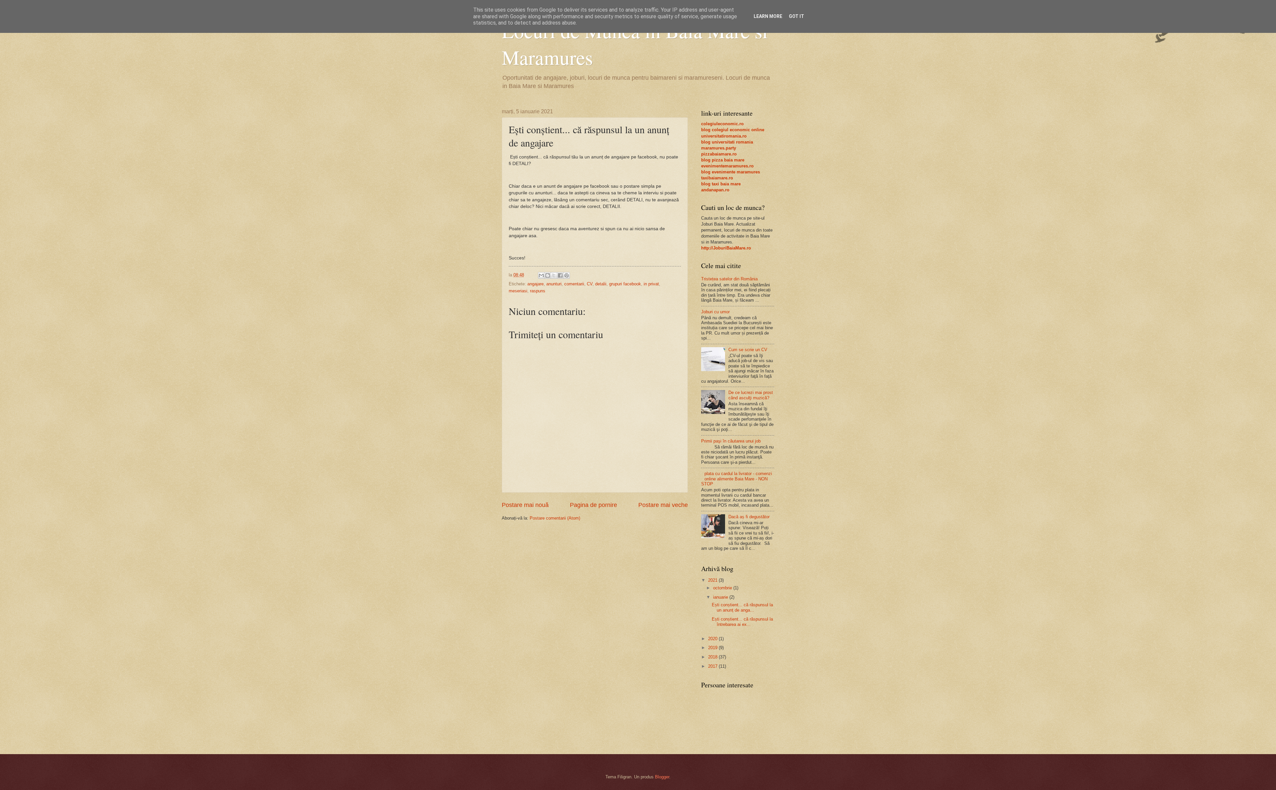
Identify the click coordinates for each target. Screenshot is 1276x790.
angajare (535, 283)
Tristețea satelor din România (729, 278)
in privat (651, 283)
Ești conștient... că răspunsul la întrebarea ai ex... (742, 622)
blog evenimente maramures (730, 171)
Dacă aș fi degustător (749, 516)
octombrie (723, 587)
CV (589, 283)
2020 (713, 638)
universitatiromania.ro (724, 136)
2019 (713, 647)
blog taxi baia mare (721, 183)
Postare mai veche (663, 505)
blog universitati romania (727, 142)
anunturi (554, 283)
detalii (600, 283)
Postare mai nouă (525, 505)
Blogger (662, 776)
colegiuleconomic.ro (722, 123)
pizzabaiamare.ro (719, 153)
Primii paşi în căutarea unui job (731, 441)
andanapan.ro (715, 189)
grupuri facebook (625, 283)
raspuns (537, 290)
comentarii (574, 283)
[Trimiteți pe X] (554, 275)
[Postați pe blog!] (547, 275)
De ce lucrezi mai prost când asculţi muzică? (750, 395)
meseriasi (518, 290)
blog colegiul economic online (732, 129)
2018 (713, 656)
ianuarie (721, 597)
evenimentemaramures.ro (727, 165)
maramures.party (718, 148)
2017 (713, 666)
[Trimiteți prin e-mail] (541, 275)
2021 (713, 580)
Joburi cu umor (715, 311)
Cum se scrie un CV (747, 349)
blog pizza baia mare (722, 159)
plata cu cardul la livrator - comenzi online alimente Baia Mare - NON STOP (736, 478)
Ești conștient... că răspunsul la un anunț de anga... (742, 607)
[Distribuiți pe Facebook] (560, 275)
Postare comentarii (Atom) (555, 518)
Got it (796, 16)
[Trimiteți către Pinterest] (566, 275)
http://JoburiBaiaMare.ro (726, 248)
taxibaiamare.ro (717, 177)
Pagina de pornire (593, 505)
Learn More (768, 16)
